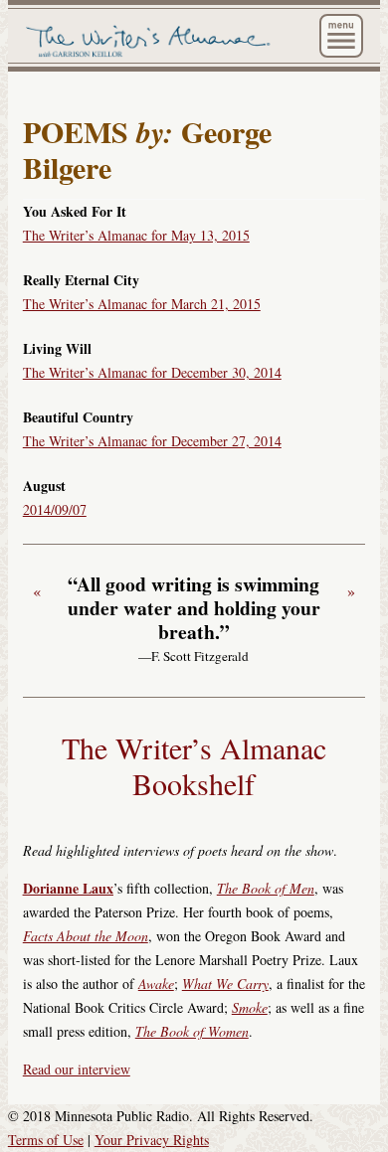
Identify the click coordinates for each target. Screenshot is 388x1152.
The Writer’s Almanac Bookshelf (194, 765)
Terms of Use (46, 1139)
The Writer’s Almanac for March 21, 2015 (142, 303)
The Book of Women (192, 1031)
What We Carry (225, 983)
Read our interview (76, 1069)
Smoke (250, 1007)
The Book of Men (265, 888)
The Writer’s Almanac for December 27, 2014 (152, 440)
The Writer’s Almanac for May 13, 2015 (136, 235)
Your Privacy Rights (152, 1139)
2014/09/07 (55, 509)
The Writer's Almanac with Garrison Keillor (150, 42)
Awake (156, 983)
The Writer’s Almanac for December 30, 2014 (152, 372)
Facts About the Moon (85, 935)
